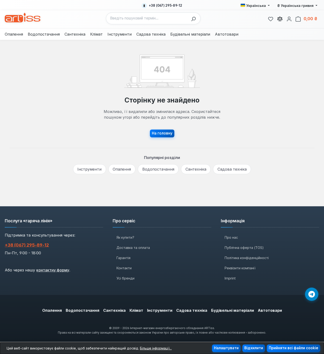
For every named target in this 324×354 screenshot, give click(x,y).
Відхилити (253, 348)
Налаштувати (226, 348)
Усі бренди (125, 278)
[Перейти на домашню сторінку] (22, 17)
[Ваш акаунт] (289, 18)
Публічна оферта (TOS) (244, 248)
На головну (162, 133)
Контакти (124, 268)
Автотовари (270, 310)
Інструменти (89, 169)
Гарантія (123, 258)
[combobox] (147, 18)
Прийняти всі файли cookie (293, 348)
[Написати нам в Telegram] (311, 294)
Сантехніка (195, 169)
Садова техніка (232, 169)
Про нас (231, 237)
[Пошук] (195, 18)
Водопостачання (158, 169)
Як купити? (125, 237)
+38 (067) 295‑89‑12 (27, 244)
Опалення (122, 169)
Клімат (136, 310)
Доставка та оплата (133, 248)
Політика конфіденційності (247, 258)
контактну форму (52, 270)
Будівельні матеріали (232, 310)
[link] (270, 18)
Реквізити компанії (240, 268)
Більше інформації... (156, 348)
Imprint (230, 278)
